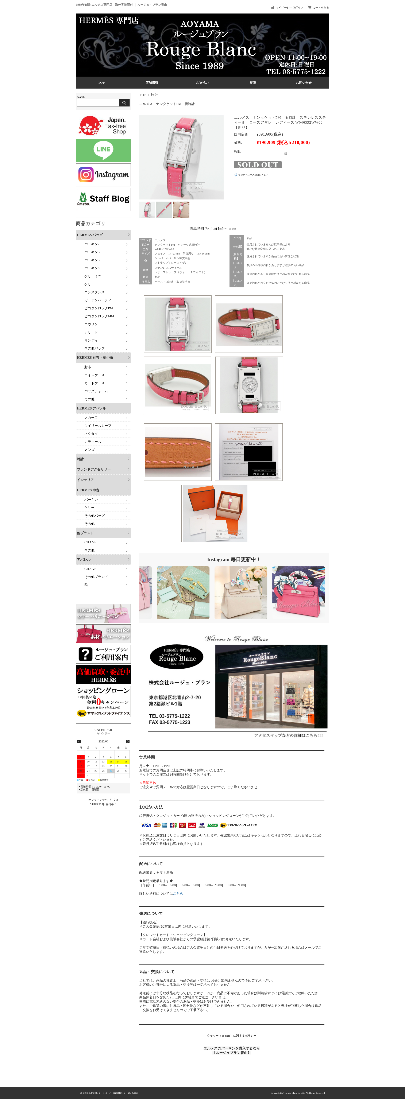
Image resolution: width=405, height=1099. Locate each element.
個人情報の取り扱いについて (94, 1093)
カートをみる (321, 7)
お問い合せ (304, 82)
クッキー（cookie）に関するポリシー (231, 1035)
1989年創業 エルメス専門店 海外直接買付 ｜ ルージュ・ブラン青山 (121, 4)
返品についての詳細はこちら (253, 175)
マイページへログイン (289, 7)
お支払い (202, 82)
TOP (101, 82)
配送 (253, 82)
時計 (154, 95)
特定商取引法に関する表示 (125, 1093)
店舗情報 (152, 82)
